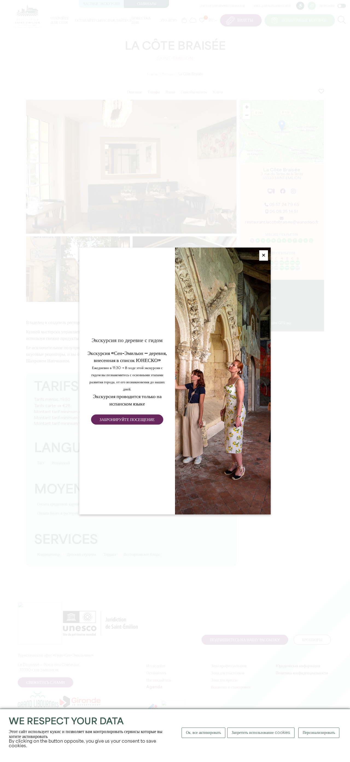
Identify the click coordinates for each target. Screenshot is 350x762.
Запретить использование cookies (261, 733)
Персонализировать (319, 733)
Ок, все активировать (203, 733)
